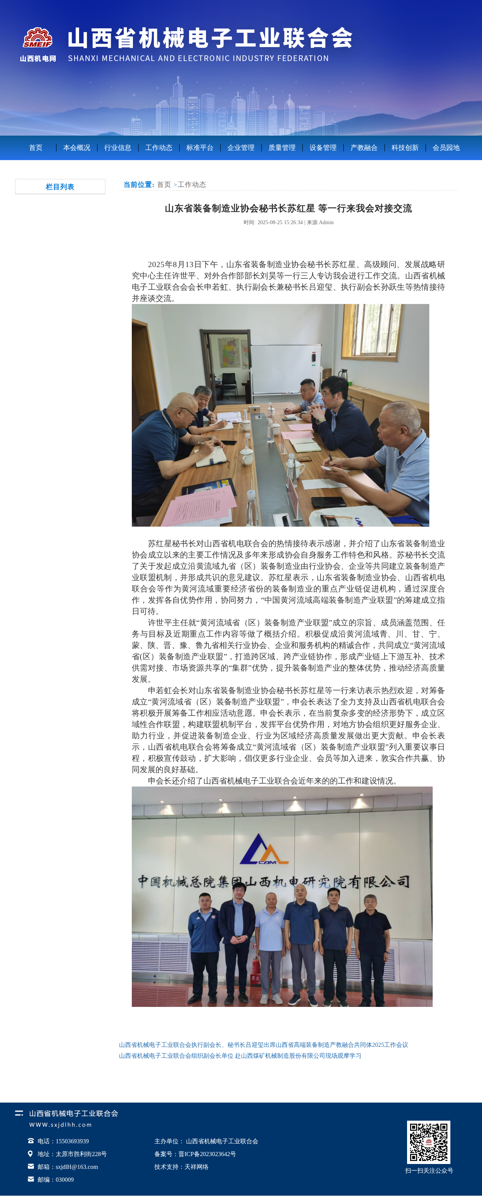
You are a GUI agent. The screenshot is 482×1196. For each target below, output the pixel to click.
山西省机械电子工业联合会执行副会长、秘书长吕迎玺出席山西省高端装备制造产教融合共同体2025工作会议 (263, 1045)
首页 (36, 147)
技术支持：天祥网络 (181, 1167)
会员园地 (446, 147)
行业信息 (117, 147)
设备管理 (323, 147)
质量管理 (282, 147)
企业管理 (241, 147)
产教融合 (364, 147)
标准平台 (200, 147)
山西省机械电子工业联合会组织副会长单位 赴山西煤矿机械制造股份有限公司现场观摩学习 (240, 1055)
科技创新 (405, 147)
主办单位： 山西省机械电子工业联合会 (206, 1141)
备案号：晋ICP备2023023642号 (195, 1154)
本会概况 (76, 147)
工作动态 (158, 147)
